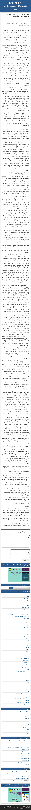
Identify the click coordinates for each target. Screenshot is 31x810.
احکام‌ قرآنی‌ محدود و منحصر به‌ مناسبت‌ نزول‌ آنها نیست (18, 15)
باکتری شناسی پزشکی (24, 753)
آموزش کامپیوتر (26, 689)
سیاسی (27, 680)
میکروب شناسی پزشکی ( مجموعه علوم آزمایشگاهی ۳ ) (18, 614)
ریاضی (28, 729)
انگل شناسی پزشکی (25, 756)
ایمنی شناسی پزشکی (25, 760)
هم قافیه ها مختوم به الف (20, 778)
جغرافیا (28, 682)
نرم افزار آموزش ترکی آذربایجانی (22, 600)
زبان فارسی (27, 718)
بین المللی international (24, 664)
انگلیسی (27, 724)
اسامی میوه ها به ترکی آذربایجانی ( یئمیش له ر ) (12, 771)
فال (28, 691)
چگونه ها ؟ (27, 669)
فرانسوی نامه (26, 627)
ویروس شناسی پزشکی (24, 751)
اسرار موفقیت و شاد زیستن (23, 653)
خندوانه (27, 644)
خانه (28, 594)
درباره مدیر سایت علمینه (24, 611)
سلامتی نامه (27, 638)
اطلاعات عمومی (26, 678)
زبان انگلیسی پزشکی (25, 764)
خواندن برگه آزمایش (25, 695)
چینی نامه (27, 629)
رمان (28, 642)
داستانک (27, 640)
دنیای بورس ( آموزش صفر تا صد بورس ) (21, 693)
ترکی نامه (27, 620)
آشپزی (28, 633)
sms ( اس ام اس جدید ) (24, 667)
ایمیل (28, 552)
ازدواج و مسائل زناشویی (24, 658)
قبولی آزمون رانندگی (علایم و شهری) (22, 698)
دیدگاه (27, 537)
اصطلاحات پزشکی (25, 749)
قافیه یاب (27, 596)
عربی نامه (27, 622)
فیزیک (28, 733)
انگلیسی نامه (26, 618)
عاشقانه (27, 649)
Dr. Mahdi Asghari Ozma (24, 603)
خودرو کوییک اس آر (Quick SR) (23, 702)
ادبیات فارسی (26, 715)
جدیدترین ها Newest (25, 675)
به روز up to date (25, 662)
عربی (28, 720)
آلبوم (28, 631)
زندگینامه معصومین (25, 660)
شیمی (28, 731)
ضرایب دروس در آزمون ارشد (23, 744)
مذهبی (28, 656)
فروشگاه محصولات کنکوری (24, 711)
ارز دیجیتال (27, 700)
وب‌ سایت (27, 556)
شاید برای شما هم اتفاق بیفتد (23, 671)
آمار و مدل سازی (26, 727)
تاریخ (28, 684)
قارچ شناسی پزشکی (25, 758)
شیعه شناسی (26, 636)
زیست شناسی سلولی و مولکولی (22, 762)
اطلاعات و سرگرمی (25, 607)
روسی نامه (27, 625)
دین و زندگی (26, 722)
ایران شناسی (26, 651)
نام (28, 548)
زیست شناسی (26, 713)
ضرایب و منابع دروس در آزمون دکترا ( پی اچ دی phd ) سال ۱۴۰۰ (16, 747)
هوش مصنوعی (26, 704)
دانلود (28, 673)
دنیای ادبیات (27, 687)
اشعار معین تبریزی (25, 609)
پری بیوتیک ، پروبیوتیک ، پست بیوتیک (22, 616)
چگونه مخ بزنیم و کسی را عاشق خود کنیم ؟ (15, 780)
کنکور (28, 605)
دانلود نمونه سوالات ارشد (24, 742)
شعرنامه (27, 647)
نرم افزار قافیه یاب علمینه (24, 598)
